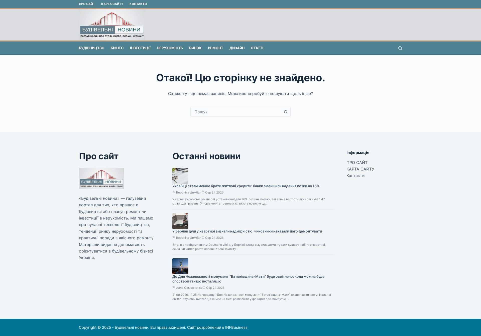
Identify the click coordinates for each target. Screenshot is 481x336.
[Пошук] (400, 48)
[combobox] (236, 112)
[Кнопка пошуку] (285, 111)
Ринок (195, 48)
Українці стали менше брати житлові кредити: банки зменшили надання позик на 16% (246, 186)
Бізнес (117, 48)
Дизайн (237, 48)
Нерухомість (170, 48)
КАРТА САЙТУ (112, 4)
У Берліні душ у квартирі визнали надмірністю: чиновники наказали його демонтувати (247, 231)
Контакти (138, 4)
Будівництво (91, 48)
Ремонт (215, 48)
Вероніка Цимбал (188, 192)
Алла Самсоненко (189, 288)
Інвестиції (140, 48)
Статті (257, 48)
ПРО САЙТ (87, 4)
